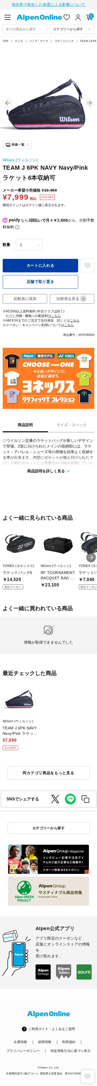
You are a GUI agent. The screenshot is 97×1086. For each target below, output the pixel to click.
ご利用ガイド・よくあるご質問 (51, 1029)
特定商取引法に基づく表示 (71, 1051)
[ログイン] (78, 17)
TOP (6, 40)
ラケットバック (64, 40)
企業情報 (20, 1042)
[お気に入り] (67, 17)
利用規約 (68, 1042)
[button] (7, 103)
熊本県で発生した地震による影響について (48, 4)
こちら (56, 316)
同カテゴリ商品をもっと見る (48, 773)
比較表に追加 (25, 298)
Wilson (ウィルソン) (20, 160)
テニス (19, 40)
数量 (6, 244)
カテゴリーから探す (48, 828)
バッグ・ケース (38, 40)
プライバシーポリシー (23, 1051)
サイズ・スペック (72, 425)
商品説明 (25, 425)
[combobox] (25, 29)
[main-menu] (7, 17)
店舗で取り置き (40, 281)
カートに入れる (40, 265)
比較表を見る (71, 298)
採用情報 (44, 1042)
